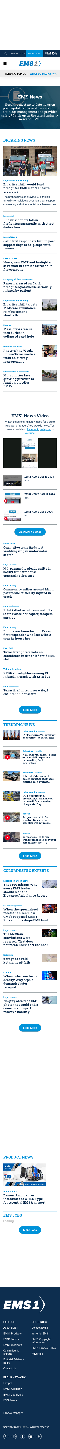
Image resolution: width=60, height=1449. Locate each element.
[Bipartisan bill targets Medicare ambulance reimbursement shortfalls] (49, 305)
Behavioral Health (32, 751)
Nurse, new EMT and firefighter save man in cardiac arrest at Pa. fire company (28, 265)
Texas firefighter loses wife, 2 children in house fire (25, 692)
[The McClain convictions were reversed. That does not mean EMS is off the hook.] (49, 933)
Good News (9, 543)
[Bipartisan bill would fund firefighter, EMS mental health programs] (30, 161)
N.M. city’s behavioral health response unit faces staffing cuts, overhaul (38, 778)
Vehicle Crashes (12, 669)
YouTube (30, 433)
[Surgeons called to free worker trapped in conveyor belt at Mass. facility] (11, 837)
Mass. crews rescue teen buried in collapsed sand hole (18, 332)
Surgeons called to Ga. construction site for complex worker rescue (36, 820)
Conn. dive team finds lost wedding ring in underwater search (25, 551)
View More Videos (30, 532)
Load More (30, 709)
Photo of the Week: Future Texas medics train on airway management (19, 356)
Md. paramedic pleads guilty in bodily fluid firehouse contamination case (27, 572)
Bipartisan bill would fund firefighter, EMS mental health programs (26, 187)
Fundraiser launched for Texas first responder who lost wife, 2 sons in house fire (27, 634)
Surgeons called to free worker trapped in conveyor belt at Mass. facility (39, 839)
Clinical (7, 972)
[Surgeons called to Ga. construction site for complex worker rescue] (11, 817)
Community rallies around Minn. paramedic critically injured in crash (28, 592)
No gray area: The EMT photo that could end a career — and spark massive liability (20, 1006)
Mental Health (10, 237)
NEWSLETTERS (17, 53)
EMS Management (12, 905)
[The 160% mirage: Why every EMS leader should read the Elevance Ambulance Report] (49, 884)
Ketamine (8, 955)
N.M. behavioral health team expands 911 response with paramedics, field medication (39, 759)
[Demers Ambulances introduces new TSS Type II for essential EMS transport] (24, 1175)
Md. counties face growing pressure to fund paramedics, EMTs (18, 380)
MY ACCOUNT (35, 53)
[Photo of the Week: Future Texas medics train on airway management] (49, 351)
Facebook (32, 429)
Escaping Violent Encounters (18, 279)
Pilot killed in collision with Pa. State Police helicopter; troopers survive (28, 613)
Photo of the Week (12, 346)
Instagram (45, 429)
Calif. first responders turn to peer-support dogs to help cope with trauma (29, 244)
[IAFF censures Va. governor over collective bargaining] (11, 735)
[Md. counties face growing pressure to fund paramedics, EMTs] (49, 375)
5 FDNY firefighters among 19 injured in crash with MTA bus (26, 675)
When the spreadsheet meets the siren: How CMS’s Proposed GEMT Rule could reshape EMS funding (28, 914)
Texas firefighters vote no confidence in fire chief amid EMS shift (29, 655)
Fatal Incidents (11, 606)
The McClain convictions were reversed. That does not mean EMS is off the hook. (26, 939)
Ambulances (10, 1191)
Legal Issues (9, 564)
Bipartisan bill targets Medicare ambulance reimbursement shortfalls (20, 309)
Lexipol (25, 1427)
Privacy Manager (13, 1413)
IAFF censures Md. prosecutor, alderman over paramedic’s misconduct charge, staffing (38, 800)
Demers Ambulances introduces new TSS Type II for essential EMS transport (24, 1198)
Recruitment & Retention (16, 371)
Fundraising (9, 585)
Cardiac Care (10, 258)
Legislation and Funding (15, 180)
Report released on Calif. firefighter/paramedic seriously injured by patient (27, 286)
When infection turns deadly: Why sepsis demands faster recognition (20, 981)
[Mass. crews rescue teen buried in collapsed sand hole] (49, 329)
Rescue (7, 325)
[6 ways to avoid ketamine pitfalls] (49, 958)
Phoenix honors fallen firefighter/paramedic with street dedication (28, 223)
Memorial (8, 216)
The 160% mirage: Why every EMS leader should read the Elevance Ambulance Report (25, 890)
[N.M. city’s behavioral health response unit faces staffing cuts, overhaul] (11, 776)
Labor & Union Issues (33, 731)
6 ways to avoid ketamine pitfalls (16, 960)
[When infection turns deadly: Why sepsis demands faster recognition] (49, 975)
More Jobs (30, 1230)
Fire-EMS (8, 648)
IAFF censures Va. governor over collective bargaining (39, 736)
